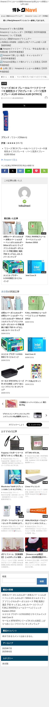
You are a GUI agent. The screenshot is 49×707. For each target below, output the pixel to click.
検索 (4, 576)
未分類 (4, 83)
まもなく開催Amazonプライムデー (12, 16)
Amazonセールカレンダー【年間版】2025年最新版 (23, 32)
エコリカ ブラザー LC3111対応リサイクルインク (24, 614)
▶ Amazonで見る (9, 160)
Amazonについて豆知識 (10, 35)
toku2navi (24, 205)
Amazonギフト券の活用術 (11, 29)
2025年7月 (7, 648)
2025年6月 (7, 651)
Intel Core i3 (7, 617)
